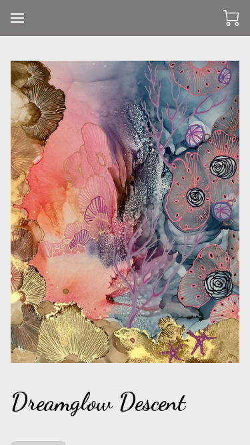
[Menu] (17, 18)
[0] (231, 18)
